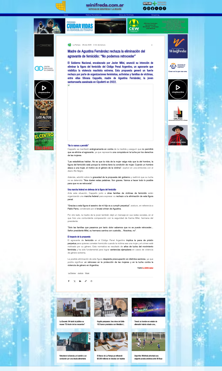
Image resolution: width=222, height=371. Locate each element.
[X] (156, 8)
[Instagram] (148, 8)
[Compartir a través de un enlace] (86, 281)
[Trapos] (160, 8)
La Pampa (72, 273)
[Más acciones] (151, 44)
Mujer (87, 273)
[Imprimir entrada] (91, 281)
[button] (93, 15)
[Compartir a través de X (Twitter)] (74, 281)
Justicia (80, 273)
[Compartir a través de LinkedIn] (80, 281)
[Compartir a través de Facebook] (69, 281)
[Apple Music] (164, 8)
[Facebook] (152, 8)
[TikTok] (144, 8)
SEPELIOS (147, 3)
